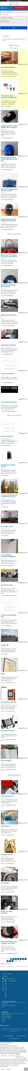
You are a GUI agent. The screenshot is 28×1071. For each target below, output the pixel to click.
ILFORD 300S (5, 883)
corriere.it (8, 1036)
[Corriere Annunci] (14, 2)
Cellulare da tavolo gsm (7, 730)
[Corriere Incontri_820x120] (14, 234)
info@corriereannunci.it (8, 973)
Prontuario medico (6, 760)
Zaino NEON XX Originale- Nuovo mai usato (8, 285)
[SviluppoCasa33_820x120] (14, 775)
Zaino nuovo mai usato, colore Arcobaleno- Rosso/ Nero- (9, 942)
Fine (20, 961)
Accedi (17, 4)
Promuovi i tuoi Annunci (6, 1017)
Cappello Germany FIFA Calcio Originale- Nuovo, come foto (9, 126)
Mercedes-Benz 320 (6, 585)
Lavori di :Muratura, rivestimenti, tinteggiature (8, 555)
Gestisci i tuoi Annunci (6, 1016)
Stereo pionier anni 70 (7, 526)
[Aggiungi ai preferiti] (23, 64)
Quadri (3, 673)
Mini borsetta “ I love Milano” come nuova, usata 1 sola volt (9, 255)
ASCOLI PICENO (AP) (7, 436)
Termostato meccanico (7, 796)
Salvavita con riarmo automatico (6, 912)
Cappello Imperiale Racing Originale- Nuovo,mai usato (8, 219)
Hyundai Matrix (5, 826)
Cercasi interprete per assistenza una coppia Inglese (9, 96)
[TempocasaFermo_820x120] (14, 415)
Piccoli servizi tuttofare (7, 373)
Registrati (11, 4)
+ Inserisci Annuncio (20, 7)
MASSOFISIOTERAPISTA (8, 67)
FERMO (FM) (5, 645)
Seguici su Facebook (9, 978)
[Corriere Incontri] (14, 48)
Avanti (16, 961)
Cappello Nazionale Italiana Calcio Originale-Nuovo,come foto (9, 159)
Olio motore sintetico (7, 854)
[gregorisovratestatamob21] (14, 0)
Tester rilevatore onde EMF (8, 702)
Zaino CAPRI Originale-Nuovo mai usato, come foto (9, 189)
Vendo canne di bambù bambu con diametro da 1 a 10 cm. (9, 495)
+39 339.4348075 (12, 980)
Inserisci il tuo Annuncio (6, 1014)
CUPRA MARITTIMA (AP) (8, 345)
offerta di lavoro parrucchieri (9, 402)
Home (1, 11)
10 (12, 961)
